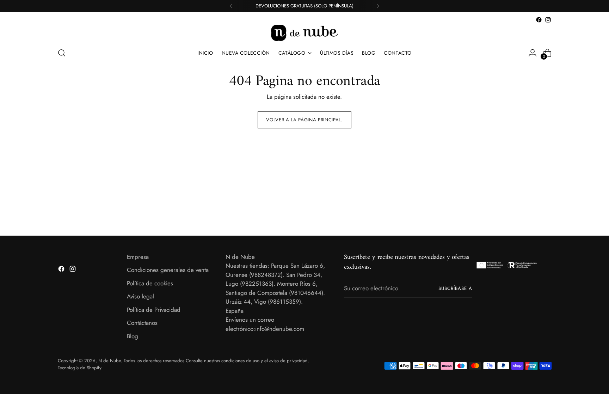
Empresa (138, 257)
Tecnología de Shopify (80, 367)
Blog (132, 336)
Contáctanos (142, 323)
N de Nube (109, 360)
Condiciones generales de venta (168, 270)
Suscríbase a (455, 288)
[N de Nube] (304, 33)
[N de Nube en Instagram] (548, 20)
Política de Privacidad (153, 309)
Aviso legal (140, 296)
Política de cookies (150, 283)
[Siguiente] (378, 6)
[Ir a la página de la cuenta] (532, 53)
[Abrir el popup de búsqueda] (62, 53)
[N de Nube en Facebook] (539, 20)
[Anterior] (231, 6)
